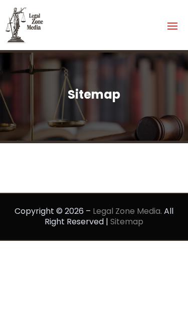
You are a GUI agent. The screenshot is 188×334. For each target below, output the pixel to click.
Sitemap (126, 221)
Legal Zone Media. (127, 211)
